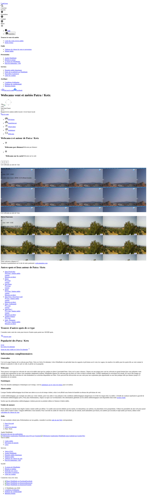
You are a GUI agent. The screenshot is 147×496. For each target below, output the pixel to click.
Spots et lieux (9, 42)
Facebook (19, 90)
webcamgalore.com (41, 263)
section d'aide (121, 397)
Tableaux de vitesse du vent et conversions (18, 49)
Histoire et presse (10, 60)
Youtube (28, 485)
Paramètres (11, 34)
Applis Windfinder (10, 58)
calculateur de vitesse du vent (10, 412)
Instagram (29, 483)
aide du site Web (57, 420)
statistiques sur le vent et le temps (52, 385)
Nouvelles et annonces (12, 74)
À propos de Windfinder (12, 61)
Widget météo (9, 51)
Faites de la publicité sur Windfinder (16, 72)
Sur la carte (5, 114)
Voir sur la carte (9, 90)
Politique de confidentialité (13, 84)
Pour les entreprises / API (13, 63)
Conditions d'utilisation (12, 82)
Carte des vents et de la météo (14, 41)
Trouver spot (7, 336)
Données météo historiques (13, 70)
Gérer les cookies (10, 75)
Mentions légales (10, 86)
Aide (8, 31)
